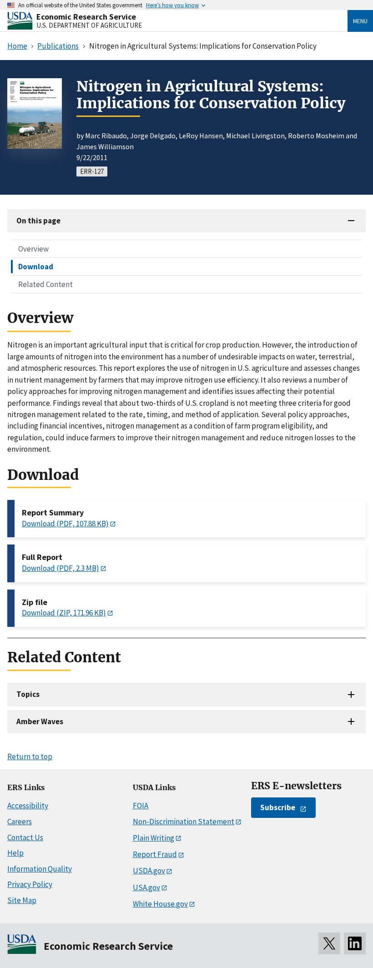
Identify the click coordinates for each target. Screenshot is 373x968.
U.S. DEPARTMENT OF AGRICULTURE (89, 25)
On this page (38, 221)
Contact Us (25, 837)
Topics (28, 694)
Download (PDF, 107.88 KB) (65, 524)
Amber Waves (39, 721)
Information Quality (39, 869)
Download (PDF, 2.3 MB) (60, 568)
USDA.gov (149, 871)
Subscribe (277, 807)
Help (15, 853)
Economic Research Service (86, 16)
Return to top (29, 756)
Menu (360, 21)
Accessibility (27, 806)
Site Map (21, 900)
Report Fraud (155, 854)
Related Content (45, 284)
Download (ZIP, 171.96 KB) (64, 613)
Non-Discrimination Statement (183, 822)
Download (35, 267)
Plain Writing (153, 838)
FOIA (140, 806)
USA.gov (146, 887)
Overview (33, 249)
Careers (19, 822)
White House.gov (160, 904)
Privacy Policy (29, 884)
